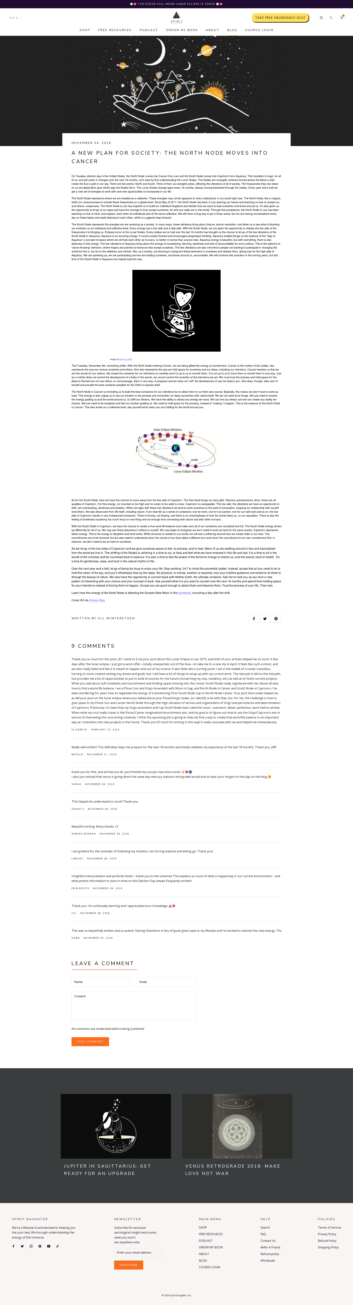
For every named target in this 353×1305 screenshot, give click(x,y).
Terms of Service (329, 1227)
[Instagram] (31, 1245)
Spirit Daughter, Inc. (181, 1295)
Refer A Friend (270, 1247)
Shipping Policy (328, 1247)
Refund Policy (327, 1241)
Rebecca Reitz (126, 359)
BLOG (232, 30)
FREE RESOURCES (115, 30)
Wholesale (268, 1261)
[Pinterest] (39, 1245)
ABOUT (213, 30)
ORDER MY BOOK (182, 30)
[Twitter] (22, 1245)
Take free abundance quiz (280, 18)
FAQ (263, 1234)
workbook (184, 593)
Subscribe (129, 1265)
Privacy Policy (327, 1234)
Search (265, 1227)
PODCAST (149, 30)
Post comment (90, 1041)
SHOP (85, 30)
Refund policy (270, 1254)
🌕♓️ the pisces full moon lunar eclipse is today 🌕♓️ (176, 4)
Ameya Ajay (97, 600)
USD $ (13, 17)
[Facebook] (13, 1245)
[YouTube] (48, 1245)
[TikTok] (57, 1245)
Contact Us (268, 1241)
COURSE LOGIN (259, 30)
